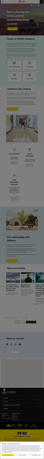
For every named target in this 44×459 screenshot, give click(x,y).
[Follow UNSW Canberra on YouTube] (38, 5)
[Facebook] (11, 344)
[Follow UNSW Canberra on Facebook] (34, 5)
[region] (22, 450)
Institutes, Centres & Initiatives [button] (12, 405)
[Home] (22, 1)
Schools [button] (5, 401)
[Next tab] (26, 317)
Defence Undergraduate (14, 54)
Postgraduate (27, 54)
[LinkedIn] (7, 344)
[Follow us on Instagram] (36, 5)
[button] (12, 28)
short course (9, 57)
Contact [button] (5, 408)
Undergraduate (22, 54)
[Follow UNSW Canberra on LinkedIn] (32, 5)
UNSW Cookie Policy (8, 452)
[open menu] (2, 1)
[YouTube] (20, 344)
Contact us (9, 352)
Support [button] (5, 398)
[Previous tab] (22, 317)
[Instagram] (15, 344)
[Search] (41, 1)
